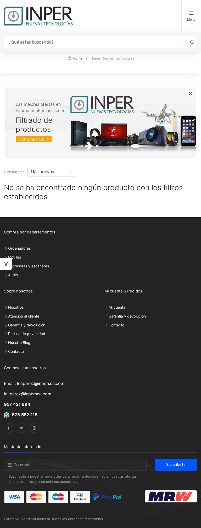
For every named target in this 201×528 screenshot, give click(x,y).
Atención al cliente (23, 316)
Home (77, 58)
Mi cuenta (117, 307)
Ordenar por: (14, 172)
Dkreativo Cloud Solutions (25, 519)
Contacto (16, 351)
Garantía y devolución (26, 325)
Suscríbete (176, 464)
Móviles (14, 257)
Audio (13, 275)
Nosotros (16, 307)
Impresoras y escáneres (28, 266)
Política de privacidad (26, 333)
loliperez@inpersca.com (27, 393)
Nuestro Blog (19, 342)
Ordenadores (19, 248)
